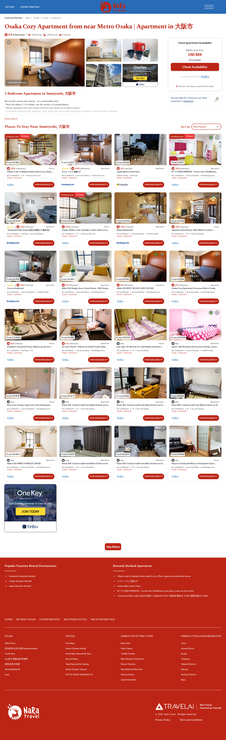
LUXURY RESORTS (49, 619)
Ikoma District (187, 648)
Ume (7, 674)
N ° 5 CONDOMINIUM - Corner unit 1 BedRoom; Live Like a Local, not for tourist (155, 591)
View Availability (44, 184)
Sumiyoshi (56, 17)
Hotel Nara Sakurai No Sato (78, 653)
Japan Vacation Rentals (20, 586)
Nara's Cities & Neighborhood (201, 635)
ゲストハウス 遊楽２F (71, 171)
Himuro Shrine (127, 674)
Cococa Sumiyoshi (15, 288)
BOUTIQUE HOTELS (75, 619)
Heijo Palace (127, 648)
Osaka (36, 17)
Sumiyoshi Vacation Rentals (22, 576)
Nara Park (125, 643)
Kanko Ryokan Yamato (76, 669)
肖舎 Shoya (10, 643)
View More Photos (17, 82)
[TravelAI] (174, 706)
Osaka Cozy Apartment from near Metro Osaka (193, 288)
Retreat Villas (26, 619)
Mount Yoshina (128, 664)
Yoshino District (188, 674)
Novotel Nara (71, 658)
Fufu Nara (70, 643)
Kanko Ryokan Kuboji (75, 648)
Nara (183, 679)
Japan (27, 17)
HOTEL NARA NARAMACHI (79, 674)
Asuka (184, 653)
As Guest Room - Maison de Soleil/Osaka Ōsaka (84, 346)
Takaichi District (188, 664)
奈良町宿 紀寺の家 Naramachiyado (21, 648)
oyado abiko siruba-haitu (128, 171)
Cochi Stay (10, 653)
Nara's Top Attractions (137, 635)
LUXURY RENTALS (29, 7)
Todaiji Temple (128, 653)
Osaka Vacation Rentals (20, 581)
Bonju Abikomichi (125, 230)
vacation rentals (103, 619)
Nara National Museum (132, 669)
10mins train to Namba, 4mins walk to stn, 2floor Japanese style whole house (154, 576)
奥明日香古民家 (12, 664)
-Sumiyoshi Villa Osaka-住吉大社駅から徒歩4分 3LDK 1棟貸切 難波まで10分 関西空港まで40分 (162, 595)
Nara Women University (132, 658)
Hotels (9, 7)
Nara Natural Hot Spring (77, 664)
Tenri (183, 643)
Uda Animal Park (128, 679)
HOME (9, 619)
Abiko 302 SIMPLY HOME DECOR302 (24, 463)
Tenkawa (185, 658)
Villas (9, 635)
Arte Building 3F (12, 669)
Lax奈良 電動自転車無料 (16, 658)
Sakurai (184, 669)
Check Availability (194, 67)
